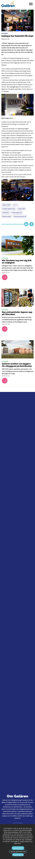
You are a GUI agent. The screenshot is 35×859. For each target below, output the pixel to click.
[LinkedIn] (25, 225)
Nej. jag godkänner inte (18, 851)
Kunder (4, 33)
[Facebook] (31, 225)
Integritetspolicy (18, 855)
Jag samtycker (18, 848)
